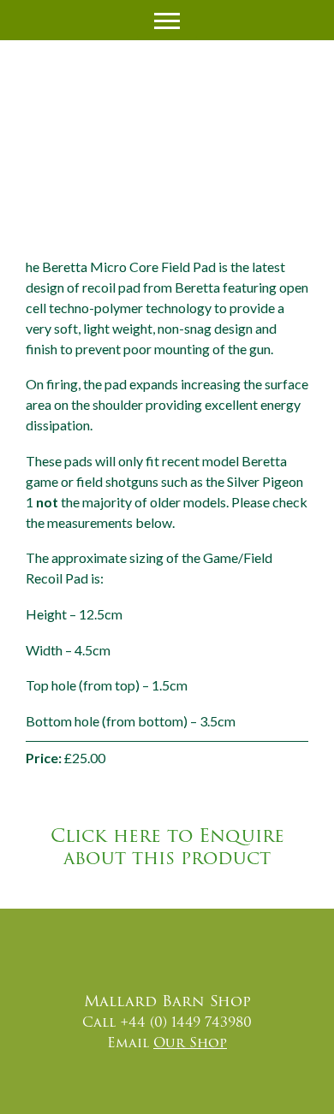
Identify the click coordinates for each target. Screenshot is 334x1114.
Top (293, 1086)
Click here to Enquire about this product (167, 847)
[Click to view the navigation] (167, 19)
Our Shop (190, 1043)
